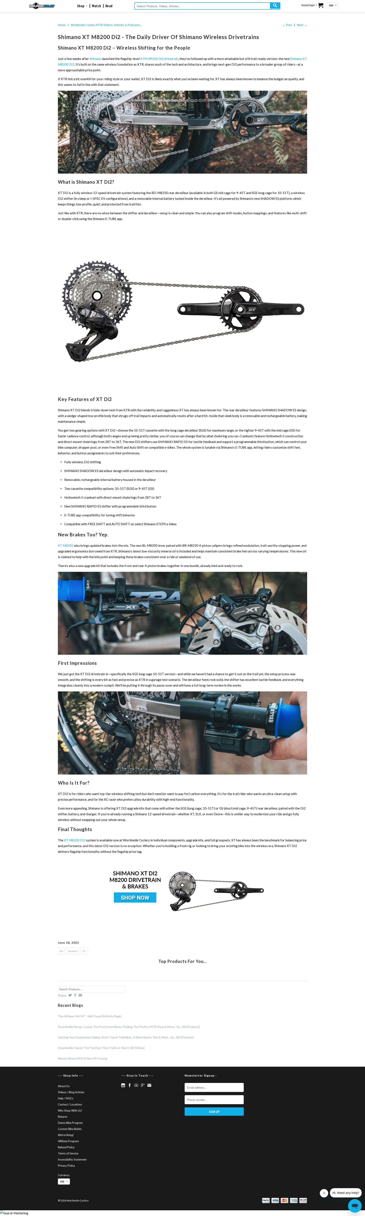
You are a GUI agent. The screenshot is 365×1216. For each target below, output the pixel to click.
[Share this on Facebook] (74, 995)
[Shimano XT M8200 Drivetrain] (182, 389)
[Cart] (321, 6)
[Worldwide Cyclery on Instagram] (123, 1085)
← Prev (287, 25)
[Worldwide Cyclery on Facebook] (130, 1085)
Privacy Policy (66, 1165)
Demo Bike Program (70, 1122)
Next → (302, 25)
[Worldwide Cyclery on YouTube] (136, 1085)
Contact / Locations (70, 1104)
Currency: (64, 1175)
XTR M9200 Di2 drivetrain (159, 59)
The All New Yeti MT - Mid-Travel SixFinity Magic (90, 1016)
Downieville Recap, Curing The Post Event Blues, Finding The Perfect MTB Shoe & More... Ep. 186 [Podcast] (129, 1026)
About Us (63, 1086)
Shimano (95, 59)
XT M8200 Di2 (74, 840)
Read (109, 6)
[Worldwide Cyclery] (42, 5)
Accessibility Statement (72, 1159)
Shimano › (73, 951)
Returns (62, 1116)
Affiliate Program (68, 1141)
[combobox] (207, 6)
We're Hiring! (66, 1135)
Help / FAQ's (65, 1098)
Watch (96, 6)
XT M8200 (65, 545)
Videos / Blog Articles (71, 1092)
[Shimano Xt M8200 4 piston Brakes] (182, 653)
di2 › (61, 951)
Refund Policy (66, 1147)
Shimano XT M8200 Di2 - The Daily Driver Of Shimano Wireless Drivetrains (158, 37)
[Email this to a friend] (80, 995)
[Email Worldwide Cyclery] (149, 1085)
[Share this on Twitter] (69, 995)
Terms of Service (68, 1153)
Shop (81, 6)
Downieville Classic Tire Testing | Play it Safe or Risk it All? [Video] (101, 1048)
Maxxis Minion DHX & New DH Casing (82, 1058)
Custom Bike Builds (70, 1129)
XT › (85, 951)
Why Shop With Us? (70, 1110)
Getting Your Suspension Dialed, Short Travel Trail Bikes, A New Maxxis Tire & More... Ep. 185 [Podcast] (126, 1037)
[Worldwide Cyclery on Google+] (143, 1085)
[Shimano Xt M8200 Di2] (182, 172)
